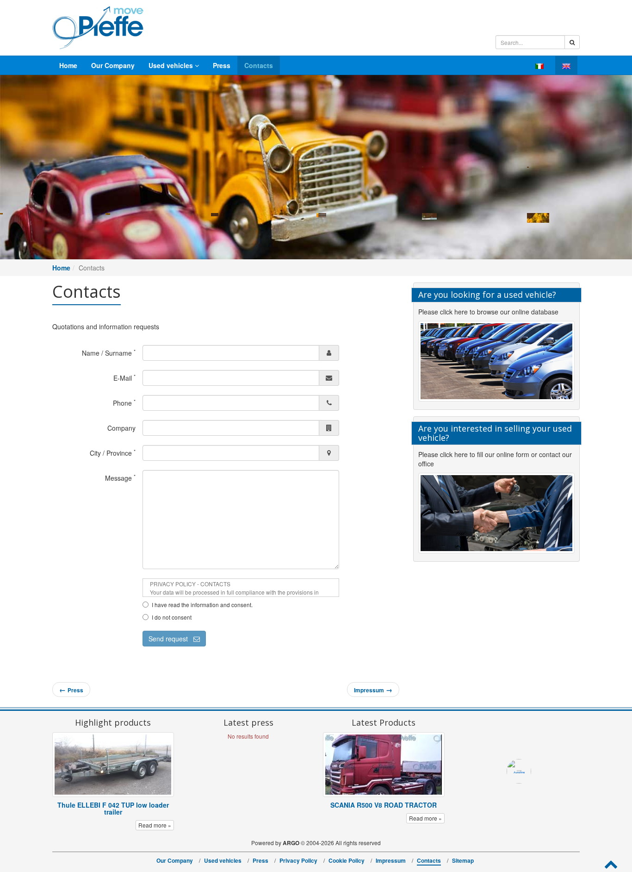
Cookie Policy (346, 860)
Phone (124, 403)
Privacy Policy (298, 860)
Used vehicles (172, 65)
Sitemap (463, 860)
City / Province (113, 453)
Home (68, 65)
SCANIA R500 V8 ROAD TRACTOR (383, 804)
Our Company (113, 65)
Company (121, 428)
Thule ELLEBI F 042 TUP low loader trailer (113, 808)
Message (120, 478)
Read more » (154, 825)
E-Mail (124, 378)
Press (221, 65)
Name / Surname (109, 353)
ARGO (291, 843)
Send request (171, 638)
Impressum (391, 860)
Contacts (258, 65)
